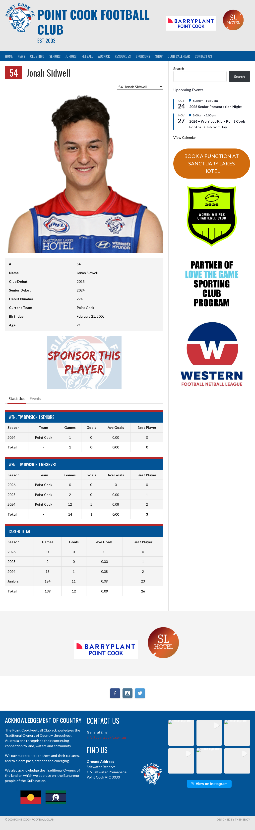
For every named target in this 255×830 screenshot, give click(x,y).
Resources (123, 56)
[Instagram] (127, 693)
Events (35, 398)
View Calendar (184, 137)
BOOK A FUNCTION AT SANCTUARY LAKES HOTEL (211, 163)
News (21, 56)
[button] (181, 733)
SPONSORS (143, 56)
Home (9, 56)
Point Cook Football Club (93, 21)
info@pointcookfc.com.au (106, 737)
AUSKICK (104, 56)
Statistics (17, 398)
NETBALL (87, 56)
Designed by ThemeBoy (233, 819)
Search (178, 68)
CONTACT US (203, 56)
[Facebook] (115, 693)
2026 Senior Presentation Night (215, 106)
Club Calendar (179, 56)
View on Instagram (212, 783)
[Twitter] (140, 693)
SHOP (159, 56)
